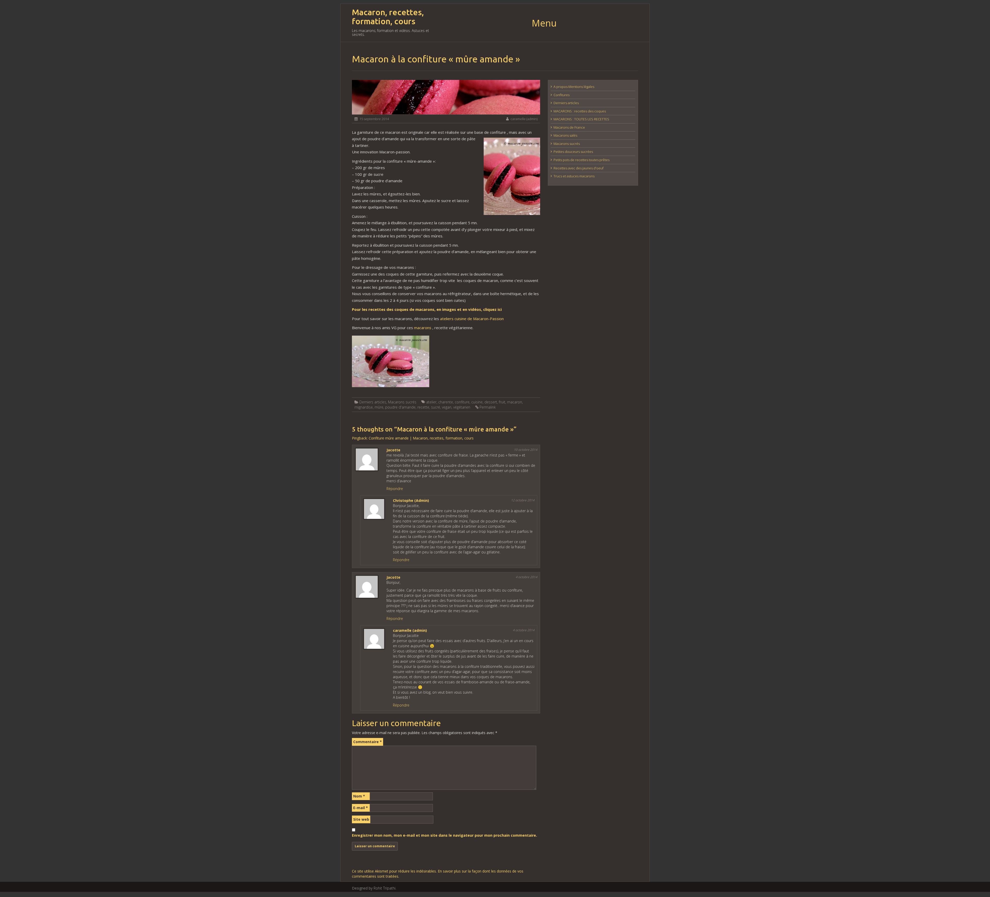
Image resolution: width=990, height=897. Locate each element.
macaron (514, 402)
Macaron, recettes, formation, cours (388, 17)
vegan (446, 407)
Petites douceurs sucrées (573, 151)
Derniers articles (372, 402)
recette (423, 407)
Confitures (562, 95)
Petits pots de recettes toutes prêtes (581, 159)
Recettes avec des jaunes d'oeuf (579, 168)
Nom (359, 796)
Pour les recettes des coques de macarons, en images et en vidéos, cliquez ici (427, 309)
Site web (361, 819)
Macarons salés (565, 135)
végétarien (461, 407)
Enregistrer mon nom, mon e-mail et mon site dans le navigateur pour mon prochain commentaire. (444, 835)
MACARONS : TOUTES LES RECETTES (581, 119)
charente (445, 402)
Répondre (394, 488)
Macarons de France (569, 127)
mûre (379, 407)
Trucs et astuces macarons (574, 176)
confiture (462, 402)
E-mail (360, 807)
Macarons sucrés (402, 402)
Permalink (488, 407)
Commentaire (367, 741)
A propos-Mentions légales (574, 86)
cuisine (477, 402)
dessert (490, 402)
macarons (422, 327)
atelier (431, 402)
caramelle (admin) (524, 119)
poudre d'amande (400, 407)
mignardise (363, 407)
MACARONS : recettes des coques (580, 111)
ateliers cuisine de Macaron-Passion (472, 318)
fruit (502, 402)
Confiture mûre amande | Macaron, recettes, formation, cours (421, 438)
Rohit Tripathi (384, 888)
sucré (435, 407)
